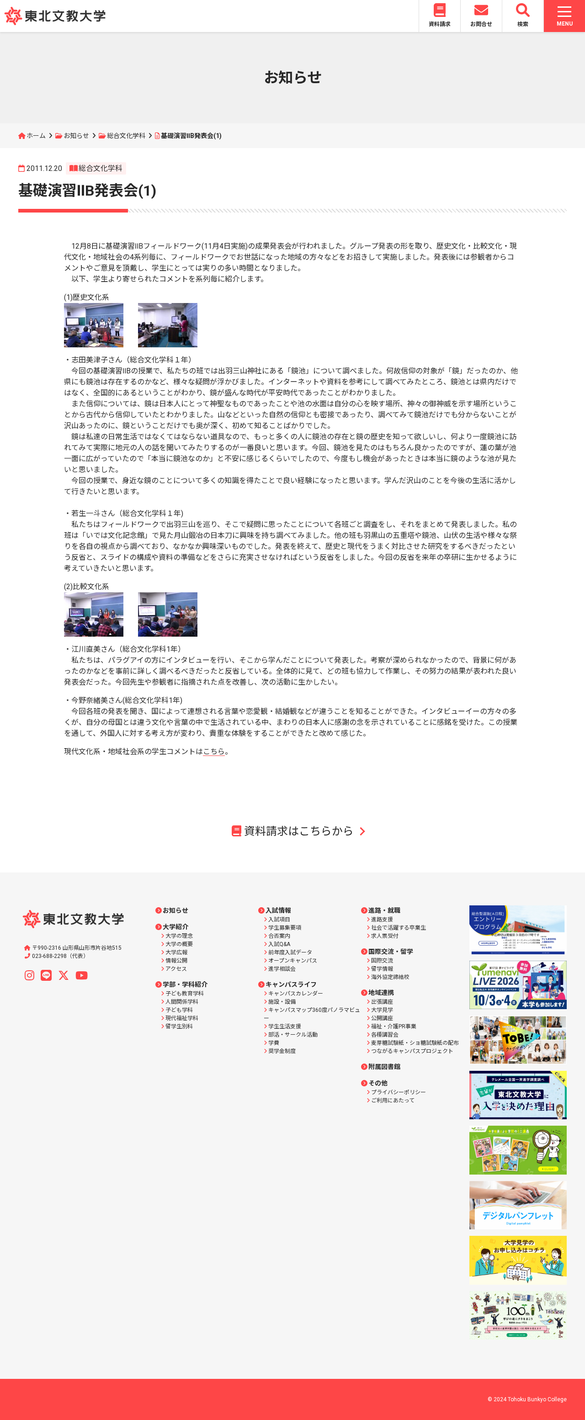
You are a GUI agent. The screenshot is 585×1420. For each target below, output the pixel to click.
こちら (214, 751)
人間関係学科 (181, 1002)
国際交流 (382, 960)
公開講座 (382, 1018)
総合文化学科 (126, 135)
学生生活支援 (284, 1026)
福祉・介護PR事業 (393, 1026)
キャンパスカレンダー (295, 993)
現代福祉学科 (181, 1018)
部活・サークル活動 (293, 1035)
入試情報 (278, 910)
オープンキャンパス (292, 960)
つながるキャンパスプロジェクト (412, 1051)
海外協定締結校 (390, 977)
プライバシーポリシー (398, 1092)
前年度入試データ (290, 952)
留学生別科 (179, 1026)
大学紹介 (175, 927)
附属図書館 (384, 1066)
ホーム (36, 135)
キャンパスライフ (291, 984)
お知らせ (76, 135)
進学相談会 (282, 969)
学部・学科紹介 (185, 984)
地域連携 (381, 992)
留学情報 (382, 969)
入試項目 (279, 919)
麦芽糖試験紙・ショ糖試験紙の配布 (415, 1043)
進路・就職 (384, 910)
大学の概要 (179, 944)
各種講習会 (385, 1035)
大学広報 (176, 952)
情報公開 (176, 960)
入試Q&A (279, 944)
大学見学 (382, 1010)
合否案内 (279, 936)
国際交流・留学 (390, 951)
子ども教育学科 (184, 993)
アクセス (176, 969)
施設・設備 (282, 1002)
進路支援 (382, 919)
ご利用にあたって (393, 1100)
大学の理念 (179, 936)
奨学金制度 (282, 1051)
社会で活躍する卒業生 (398, 928)
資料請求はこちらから (299, 831)
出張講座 (382, 1002)
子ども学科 (179, 1010)
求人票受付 (385, 936)
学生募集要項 (284, 928)
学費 (273, 1043)
